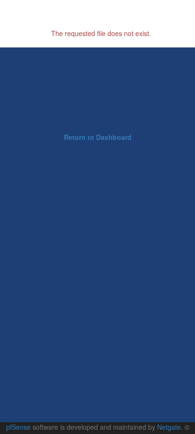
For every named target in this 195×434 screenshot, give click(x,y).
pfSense (18, 427)
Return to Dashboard (98, 137)
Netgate (169, 427)
